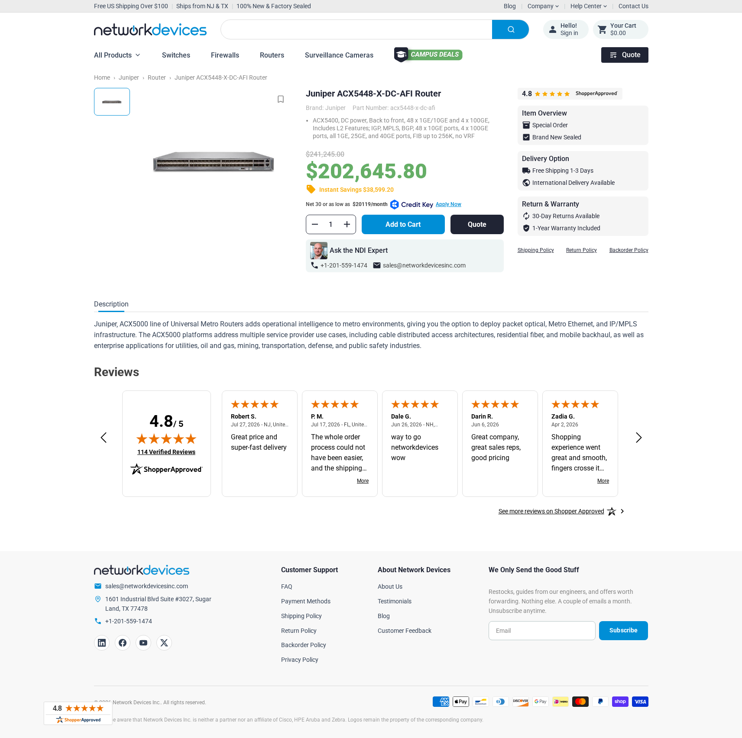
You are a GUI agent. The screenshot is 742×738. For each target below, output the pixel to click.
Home (102, 77)
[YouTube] (143, 643)
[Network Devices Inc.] (150, 29)
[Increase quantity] (347, 224)
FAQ (286, 586)
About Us (390, 586)
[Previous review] (103, 438)
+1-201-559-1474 (344, 265)
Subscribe (623, 630)
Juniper (129, 77)
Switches (176, 55)
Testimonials (395, 601)
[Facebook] (122, 643)
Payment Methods (305, 601)
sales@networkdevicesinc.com (424, 265)
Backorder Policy (628, 250)
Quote (631, 55)
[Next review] (638, 438)
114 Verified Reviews (166, 451)
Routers (272, 55)
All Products (113, 55)
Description (111, 304)
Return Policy (581, 250)
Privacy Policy (299, 659)
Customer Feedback (404, 630)
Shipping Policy (536, 250)
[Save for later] (280, 99)
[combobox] (375, 29)
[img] (166, 438)
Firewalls (225, 55)
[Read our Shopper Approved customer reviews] (78, 713)
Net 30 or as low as (383, 204)
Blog (510, 6)
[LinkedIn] (102, 643)
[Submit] (510, 29)
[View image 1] (112, 102)
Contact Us (633, 6)
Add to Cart (403, 224)
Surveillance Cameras (339, 55)
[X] (164, 643)
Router (157, 77)
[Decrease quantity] (315, 224)
